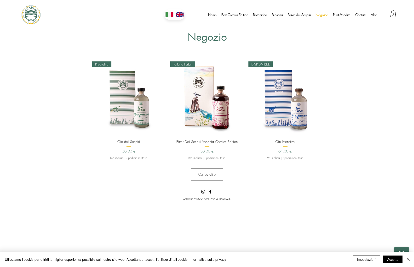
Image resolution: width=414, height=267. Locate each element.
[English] (179, 14)
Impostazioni (366, 259)
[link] (393, 13)
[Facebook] (210, 191)
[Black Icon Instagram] (203, 191)
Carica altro (207, 174)
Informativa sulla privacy (208, 259)
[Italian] (169, 14)
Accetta (392, 259)
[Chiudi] (408, 259)
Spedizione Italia (136, 158)
